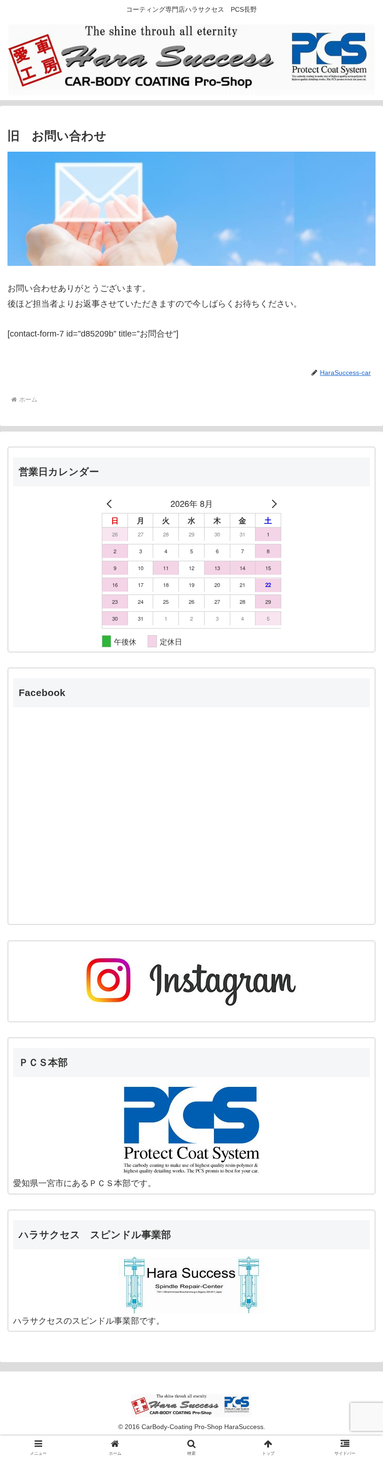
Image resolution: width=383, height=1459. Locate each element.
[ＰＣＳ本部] (191, 1130)
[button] (354, 1275)
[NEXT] (272, 503)
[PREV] (111, 503)
